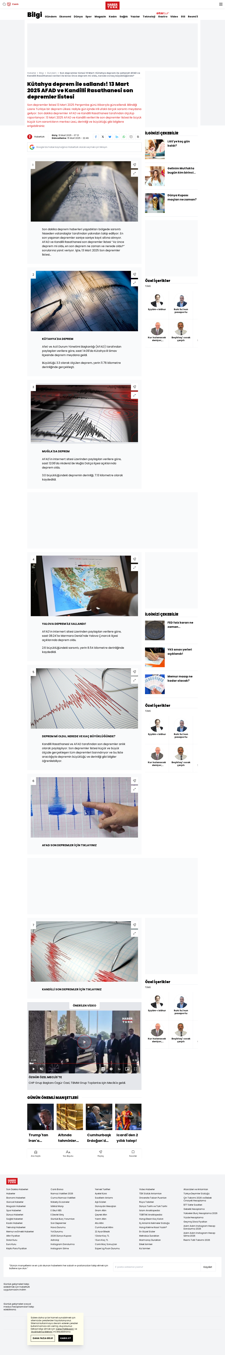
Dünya (78, 16)
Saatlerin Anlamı (104, 1197)
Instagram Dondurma (63, 1244)
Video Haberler (147, 1189)
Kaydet (208, 1267)
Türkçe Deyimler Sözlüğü (197, 1193)
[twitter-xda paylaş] (103, 137)
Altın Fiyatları (13, 1235)
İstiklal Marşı (57, 1206)
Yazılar (135, 16)
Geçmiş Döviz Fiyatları (195, 1221)
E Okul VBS (56, 1210)
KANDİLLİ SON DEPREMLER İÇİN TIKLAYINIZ (72, 989)
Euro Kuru (11, 1244)
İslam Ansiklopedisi (149, 1210)
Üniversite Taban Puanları (152, 1197)
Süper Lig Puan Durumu (107, 1248)
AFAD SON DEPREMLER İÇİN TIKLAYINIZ (69, 845)
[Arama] (4, 4)
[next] (140, 1124)
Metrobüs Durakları (149, 1235)
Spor (88, 16)
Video (174, 16)
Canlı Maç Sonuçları (106, 1244)
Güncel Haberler (14, 1201)
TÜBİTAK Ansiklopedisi (150, 1214)
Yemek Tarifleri (102, 1189)
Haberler (31, 72)
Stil (183, 16)
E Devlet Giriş (57, 1214)
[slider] (84, 1063)
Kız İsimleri (144, 1248)
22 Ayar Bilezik (102, 1231)
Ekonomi (65, 16)
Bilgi (34, 14)
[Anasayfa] (12, 1181)
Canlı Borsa (57, 1189)
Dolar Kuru (11, 1239)
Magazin (100, 16)
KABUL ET (65, 1338)
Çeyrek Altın (101, 1214)
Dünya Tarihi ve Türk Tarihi (153, 1206)
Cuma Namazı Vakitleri (63, 1197)
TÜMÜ (148, 286)
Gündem (51, 16)
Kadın (113, 16)
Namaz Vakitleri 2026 (62, 1193)
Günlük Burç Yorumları (63, 1218)
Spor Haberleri (13, 1210)
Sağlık (124, 16)
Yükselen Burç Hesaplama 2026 (200, 1213)
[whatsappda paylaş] (124, 137)
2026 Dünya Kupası (61, 1235)
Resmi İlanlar (196, 16)
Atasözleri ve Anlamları (196, 1189)
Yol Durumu (57, 1231)
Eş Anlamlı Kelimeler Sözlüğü (154, 1223)
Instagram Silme (60, 1248)
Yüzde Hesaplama (193, 1217)
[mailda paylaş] (131, 137)
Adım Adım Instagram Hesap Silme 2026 (199, 1234)
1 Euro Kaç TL (101, 1239)
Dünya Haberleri (14, 1214)
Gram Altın (100, 1210)
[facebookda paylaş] (96, 137)
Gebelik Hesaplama (194, 1209)
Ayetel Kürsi (101, 1193)
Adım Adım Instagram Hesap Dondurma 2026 (199, 1227)
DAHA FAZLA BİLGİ (43, 1338)
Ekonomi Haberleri (15, 1197)
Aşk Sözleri (100, 1201)
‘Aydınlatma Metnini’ (42, 1331)
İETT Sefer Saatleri (193, 1204)
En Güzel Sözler (147, 1231)
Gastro (163, 16)
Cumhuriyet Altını (104, 1227)
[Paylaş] (134, 164)
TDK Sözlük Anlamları (150, 1193)
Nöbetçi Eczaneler (60, 1201)
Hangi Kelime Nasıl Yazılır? (153, 1227)
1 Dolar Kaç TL (102, 1235)
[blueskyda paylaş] (110, 137)
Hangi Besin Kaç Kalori (151, 1218)
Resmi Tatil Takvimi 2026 (197, 1239)
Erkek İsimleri (145, 1244)
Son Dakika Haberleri (17, 1189)
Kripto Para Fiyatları (16, 1248)
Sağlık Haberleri (14, 1218)
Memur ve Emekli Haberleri (20, 1231)
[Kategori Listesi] (221, 4)
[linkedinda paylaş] (117, 137)
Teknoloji (149, 16)
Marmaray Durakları (150, 1239)
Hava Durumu (58, 1227)
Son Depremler (58, 1223)
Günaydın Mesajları (105, 1206)
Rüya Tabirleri (146, 1201)
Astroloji (55, 1239)
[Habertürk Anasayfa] (112, 4)
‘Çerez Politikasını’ (65, 1328)
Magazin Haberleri (16, 1206)
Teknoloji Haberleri (15, 1227)
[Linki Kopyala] (138, 137)
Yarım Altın (100, 1218)
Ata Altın (99, 1223)
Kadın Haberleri (14, 1223)
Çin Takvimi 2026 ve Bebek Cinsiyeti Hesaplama (198, 1199)
